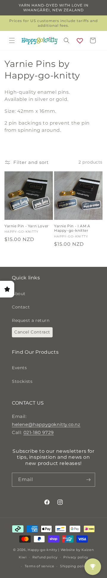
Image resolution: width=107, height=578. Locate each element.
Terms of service (39, 566)
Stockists (22, 381)
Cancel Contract (32, 332)
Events (19, 367)
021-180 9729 (38, 432)
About (19, 293)
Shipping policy (74, 566)
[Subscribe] (88, 480)
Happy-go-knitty (42, 550)
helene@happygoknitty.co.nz (46, 424)
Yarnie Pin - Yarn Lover (26, 226)
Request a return (31, 320)
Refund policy (44, 557)
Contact (21, 307)
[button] (11, 40)
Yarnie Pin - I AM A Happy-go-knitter (72, 228)
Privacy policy (75, 557)
